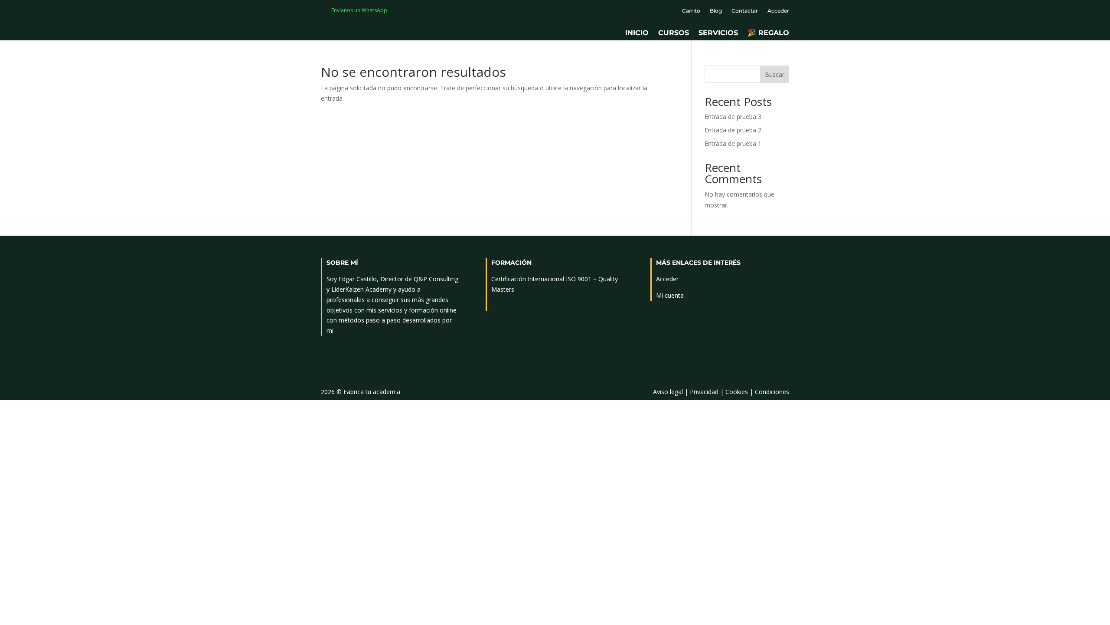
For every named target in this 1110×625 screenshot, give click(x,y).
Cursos (673, 33)
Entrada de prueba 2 (733, 130)
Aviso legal (668, 392)
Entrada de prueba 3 (733, 116)
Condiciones (772, 392)
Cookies (736, 392)
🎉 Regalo (768, 33)
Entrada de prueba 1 (733, 143)
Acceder (778, 11)
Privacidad (704, 392)
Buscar (774, 74)
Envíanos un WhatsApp (359, 10)
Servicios (718, 33)
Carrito (691, 11)
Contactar (744, 11)
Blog (716, 11)
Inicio (637, 33)
